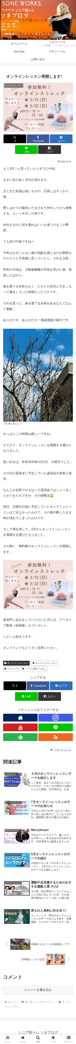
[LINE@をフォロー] (55, 727)
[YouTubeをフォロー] (20, 727)
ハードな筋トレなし (35, 668)
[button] (49, 149)
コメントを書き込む (38, 989)
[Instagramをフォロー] (55, 718)
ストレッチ (13, 668)
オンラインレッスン (17, 663)
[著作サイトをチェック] (20, 718)
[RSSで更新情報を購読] (55, 737)
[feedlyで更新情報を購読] (20, 737)
